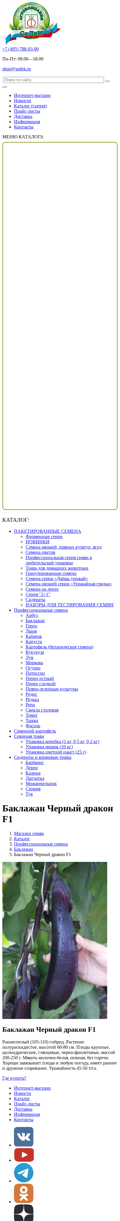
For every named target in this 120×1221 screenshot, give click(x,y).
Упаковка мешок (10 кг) (49, 746)
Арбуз (32, 615)
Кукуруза (35, 652)
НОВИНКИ (38, 541)
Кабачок (34, 636)
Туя (29, 794)
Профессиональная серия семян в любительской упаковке (59, 560)
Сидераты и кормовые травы (42, 757)
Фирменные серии (44, 536)
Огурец (33, 667)
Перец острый (40, 678)
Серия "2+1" (38, 594)
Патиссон (35, 673)
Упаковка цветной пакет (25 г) (56, 751)
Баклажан (35, 620)
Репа (30, 704)
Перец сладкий (41, 683)
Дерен (32, 767)
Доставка (23, 116)
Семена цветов (40, 552)
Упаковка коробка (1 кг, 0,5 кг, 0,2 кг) (62, 741)
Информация (27, 121)
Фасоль (33, 725)
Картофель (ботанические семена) (59, 646)
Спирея (33, 788)
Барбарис (35, 762)
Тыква (32, 720)
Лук (29, 657)
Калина (33, 772)
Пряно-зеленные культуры (52, 688)
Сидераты (35, 599)
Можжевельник (41, 783)
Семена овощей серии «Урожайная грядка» (69, 583)
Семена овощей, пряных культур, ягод (64, 547)
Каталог (30, 105)
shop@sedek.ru (16, 68)
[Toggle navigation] (4, 87)
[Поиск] (107, 81)
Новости (22, 100)
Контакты (23, 126)
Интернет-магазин (32, 95)
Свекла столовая (42, 709)
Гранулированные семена (51, 573)
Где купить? (14, 1078)
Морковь (34, 662)
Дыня (31, 631)
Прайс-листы (27, 111)
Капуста (34, 641)
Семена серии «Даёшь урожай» (57, 578)
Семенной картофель (35, 730)
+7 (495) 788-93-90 (20, 48)
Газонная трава (29, 736)
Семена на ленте (42, 589)
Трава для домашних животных (57, 568)
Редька (32, 699)
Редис (31, 694)
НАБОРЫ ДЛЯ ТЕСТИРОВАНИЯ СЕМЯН (70, 604)
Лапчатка (35, 778)
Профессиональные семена (41, 610)
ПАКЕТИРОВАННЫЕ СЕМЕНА (47, 531)
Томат (32, 715)
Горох (31, 625)
